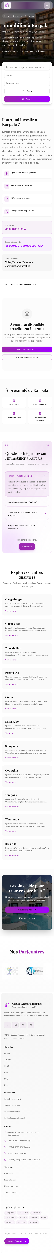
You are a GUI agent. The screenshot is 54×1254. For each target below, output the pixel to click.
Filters (29, 91)
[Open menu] (47, 5)
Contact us (27, 546)
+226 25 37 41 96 (16, 1153)
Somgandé (9, 1222)
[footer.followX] (23, 1025)
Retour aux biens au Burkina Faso (22, 284)
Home (6, 16)
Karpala (44, 1217)
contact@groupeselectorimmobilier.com (23, 1160)
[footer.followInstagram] (15, 1025)
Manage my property (12, 1186)
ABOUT (7, 1060)
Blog (6, 1085)
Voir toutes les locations (27, 349)
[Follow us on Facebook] (7, 1025)
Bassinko (23, 1217)
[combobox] (27, 75)
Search (29, 99)
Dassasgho (33, 1222)
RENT (6, 1066)
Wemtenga (21, 1222)
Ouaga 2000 (10, 1213)
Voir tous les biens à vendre (27, 357)
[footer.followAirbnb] (31, 1025)
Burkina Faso (18, 16)
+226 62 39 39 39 (19, 1147)
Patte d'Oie (36, 1213)
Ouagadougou (11, 1217)
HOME (7, 1053)
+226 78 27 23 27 (19, 1140)
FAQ (6, 1079)
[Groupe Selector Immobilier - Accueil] (7, 5)
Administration (10, 1192)
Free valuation (10, 1180)
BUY (6, 1072)
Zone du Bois (23, 1213)
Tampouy (34, 1217)
